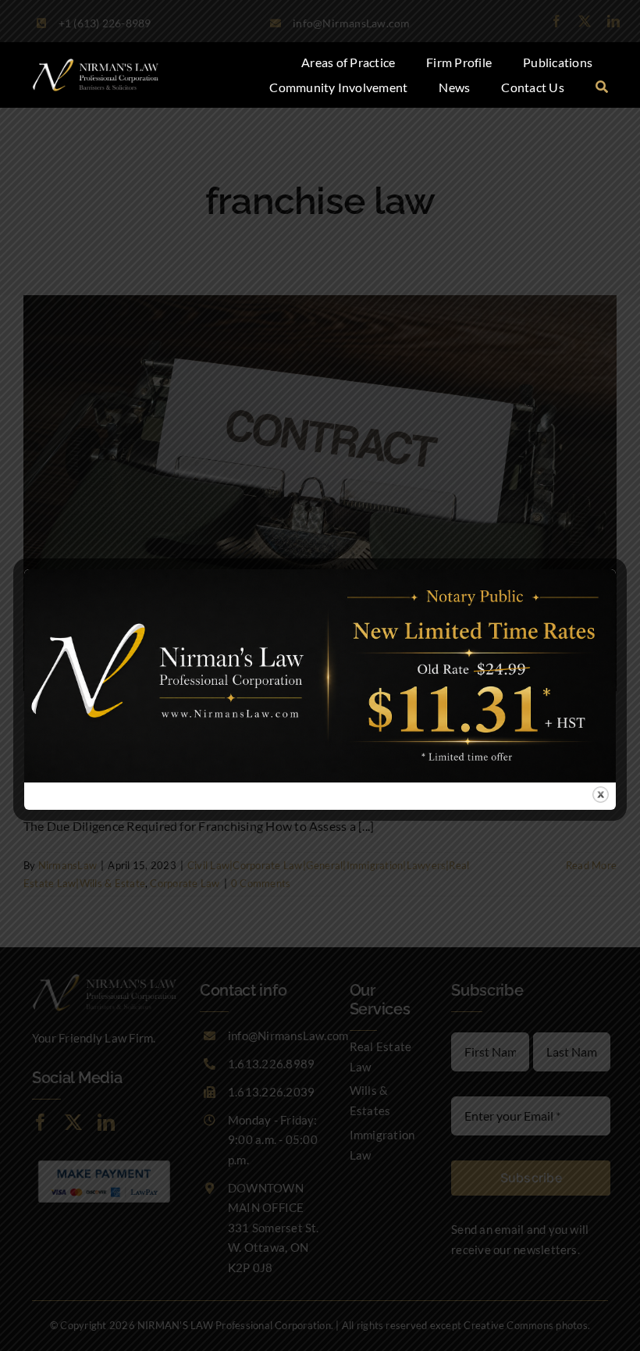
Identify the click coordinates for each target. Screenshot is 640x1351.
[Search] (602, 87)
